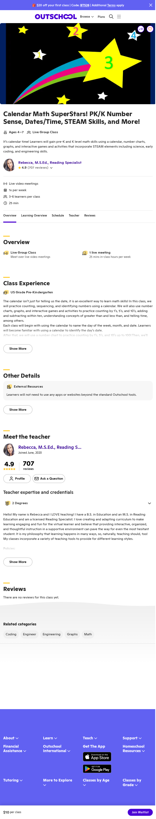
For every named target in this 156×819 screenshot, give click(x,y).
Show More (17, 348)
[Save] (150, 29)
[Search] (111, 16)
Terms (111, 5)
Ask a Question (51, 478)
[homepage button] (56, 16)
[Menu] (119, 16)
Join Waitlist (140, 812)
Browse (85, 16)
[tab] (9, 215)
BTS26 (84, 5)
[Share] (141, 29)
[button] (78, 503)
